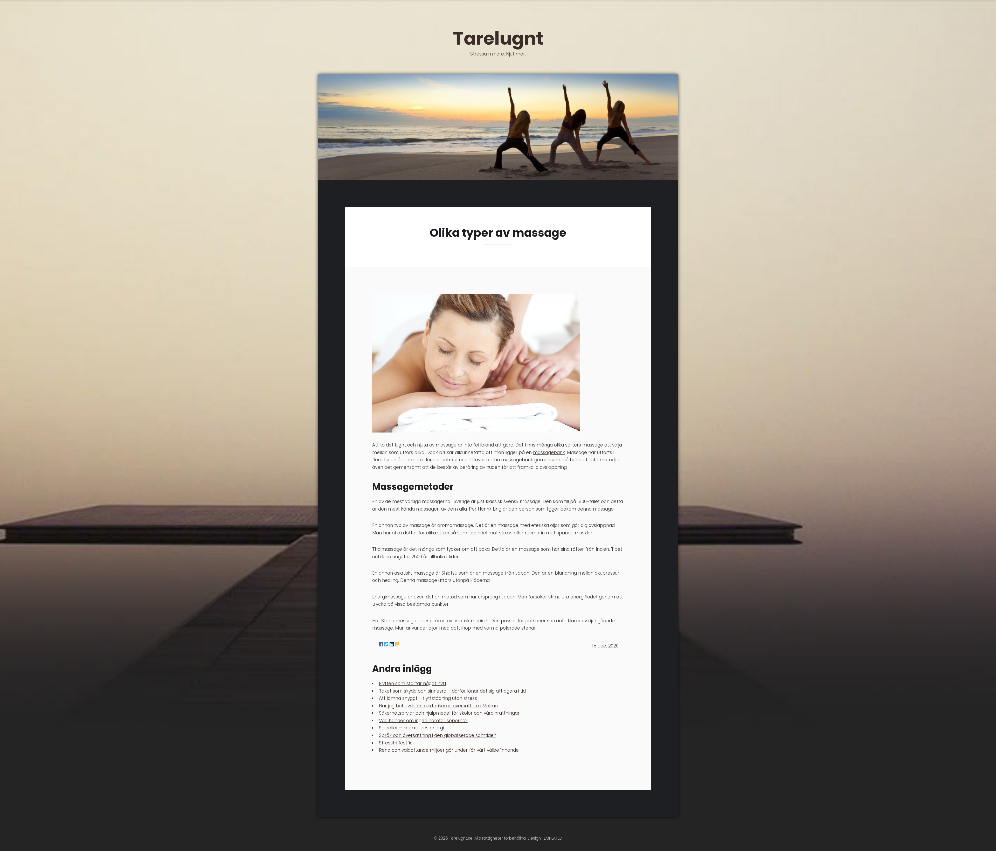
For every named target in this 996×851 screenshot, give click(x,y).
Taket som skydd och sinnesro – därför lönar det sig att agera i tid (452, 691)
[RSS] (397, 644)
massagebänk (549, 452)
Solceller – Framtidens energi (411, 728)
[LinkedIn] (392, 644)
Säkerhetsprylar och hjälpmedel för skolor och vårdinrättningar (449, 713)
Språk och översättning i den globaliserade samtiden (437, 735)
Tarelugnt (498, 41)
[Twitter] (386, 644)
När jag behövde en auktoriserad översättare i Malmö (438, 706)
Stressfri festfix (395, 743)
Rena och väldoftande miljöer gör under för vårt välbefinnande (449, 750)
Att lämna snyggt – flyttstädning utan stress (428, 698)
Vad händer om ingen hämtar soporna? (423, 720)
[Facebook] (381, 644)
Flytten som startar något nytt (412, 683)
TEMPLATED (552, 838)
